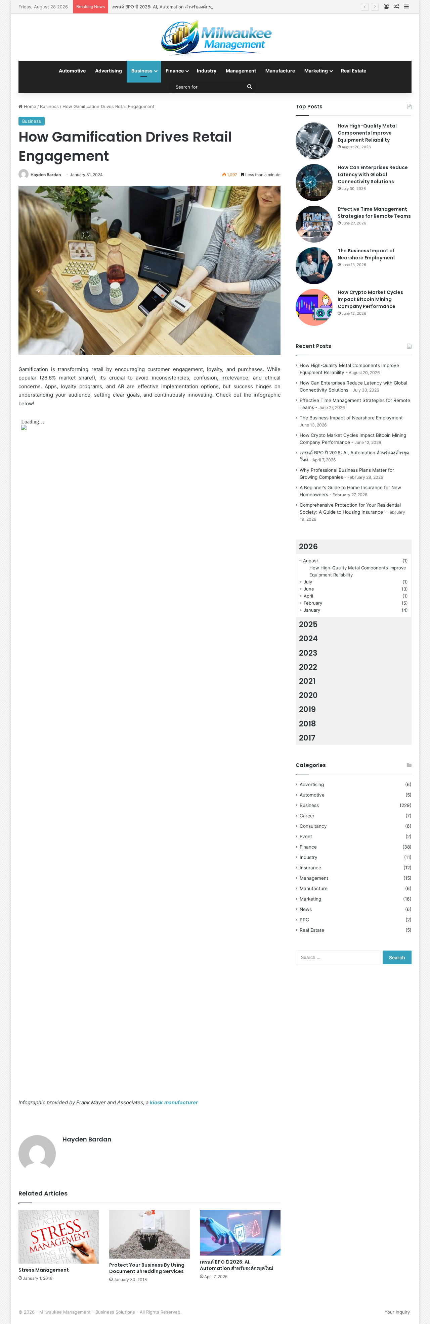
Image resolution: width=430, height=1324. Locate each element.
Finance (175, 70)
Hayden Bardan (46, 174)
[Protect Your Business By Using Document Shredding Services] (149, 1234)
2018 (307, 723)
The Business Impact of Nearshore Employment (366, 254)
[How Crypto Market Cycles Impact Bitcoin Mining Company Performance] (314, 307)
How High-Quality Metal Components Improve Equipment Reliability (367, 132)
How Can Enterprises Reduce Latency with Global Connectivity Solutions (373, 174)
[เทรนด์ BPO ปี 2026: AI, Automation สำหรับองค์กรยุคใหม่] (240, 1232)
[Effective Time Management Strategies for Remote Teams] (314, 224)
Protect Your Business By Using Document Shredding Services (146, 1268)
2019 (307, 709)
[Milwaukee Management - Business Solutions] (215, 37)
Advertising (108, 70)
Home (29, 106)
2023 (308, 653)
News (306, 909)
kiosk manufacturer (174, 1102)
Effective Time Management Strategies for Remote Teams (374, 212)
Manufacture (280, 70)
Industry (206, 70)
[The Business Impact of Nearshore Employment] (314, 265)
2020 (308, 695)
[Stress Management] (58, 1237)
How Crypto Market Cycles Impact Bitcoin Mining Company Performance (370, 299)
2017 (307, 737)
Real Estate (353, 70)
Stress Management (43, 1270)
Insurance (310, 867)
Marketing (316, 70)
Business (142, 70)
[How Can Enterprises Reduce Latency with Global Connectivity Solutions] (314, 182)
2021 (307, 681)
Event (306, 836)
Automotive (72, 70)
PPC (304, 919)
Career (307, 815)
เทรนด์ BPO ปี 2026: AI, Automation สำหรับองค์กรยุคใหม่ (168, 6)
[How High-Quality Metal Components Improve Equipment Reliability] (314, 140)
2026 (308, 546)
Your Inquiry (397, 1312)
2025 (308, 624)
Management (241, 70)
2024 (308, 638)
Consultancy (313, 826)
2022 (308, 667)
